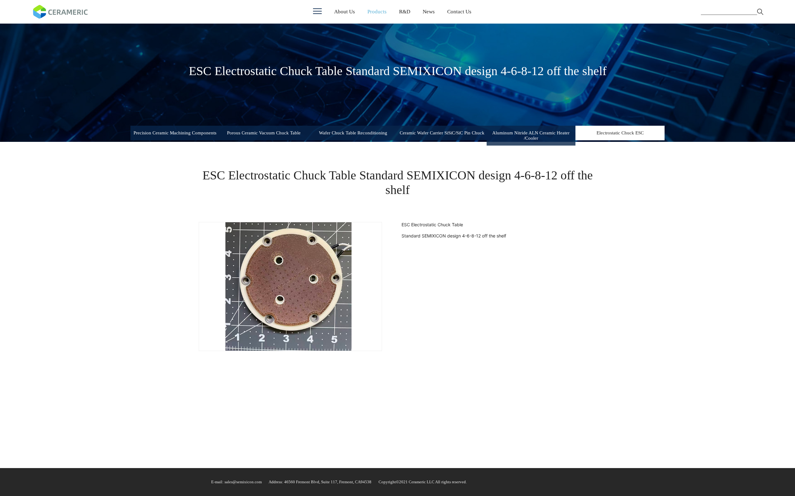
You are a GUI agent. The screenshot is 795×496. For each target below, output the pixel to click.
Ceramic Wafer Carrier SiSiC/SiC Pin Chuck (442, 132)
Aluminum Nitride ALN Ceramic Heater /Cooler (531, 135)
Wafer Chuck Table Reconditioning (353, 132)
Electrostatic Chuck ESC (620, 132)
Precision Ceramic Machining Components (175, 132)
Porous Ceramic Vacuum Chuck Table (264, 132)
